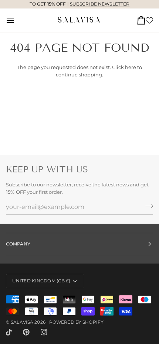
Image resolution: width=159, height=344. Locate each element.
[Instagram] (44, 332)
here (130, 67)
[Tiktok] (9, 332)
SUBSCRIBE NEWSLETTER (99, 4)
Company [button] (18, 244)
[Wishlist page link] (149, 20)
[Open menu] (17, 20)
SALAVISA (22, 322)
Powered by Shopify (76, 322)
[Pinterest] (26, 332)
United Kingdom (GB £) (41, 280)
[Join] (147, 206)
